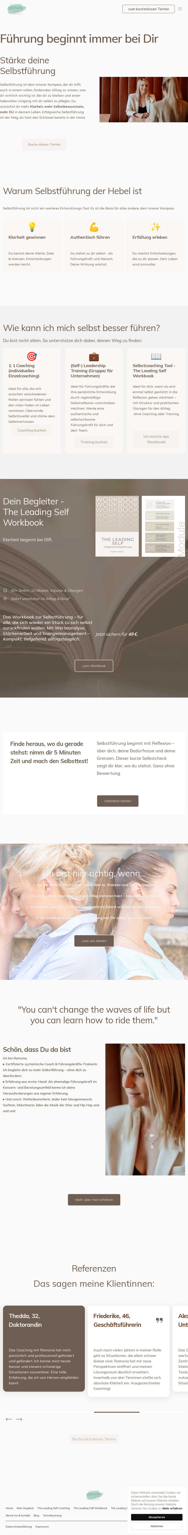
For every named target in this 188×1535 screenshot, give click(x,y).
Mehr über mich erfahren (94, 1200)
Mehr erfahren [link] (172, 1508)
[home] (16, 9)
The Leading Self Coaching (53, 1508)
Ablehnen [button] (157, 1526)
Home (9, 1508)
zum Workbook (94, 666)
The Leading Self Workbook (90, 1508)
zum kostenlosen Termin (148, 9)
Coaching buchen (31, 430)
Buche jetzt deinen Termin (94, 1439)
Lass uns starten (94, 941)
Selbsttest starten (117, 801)
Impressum (42, 1526)
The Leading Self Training (126, 1508)
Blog (36, 1515)
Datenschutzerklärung (19, 1526)
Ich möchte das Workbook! (156, 439)
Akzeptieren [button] (157, 1517)
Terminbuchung (52, 1515)
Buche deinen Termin (44, 144)
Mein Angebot (25, 1508)
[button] (180, 9)
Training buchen (93, 442)
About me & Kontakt (18, 1515)
